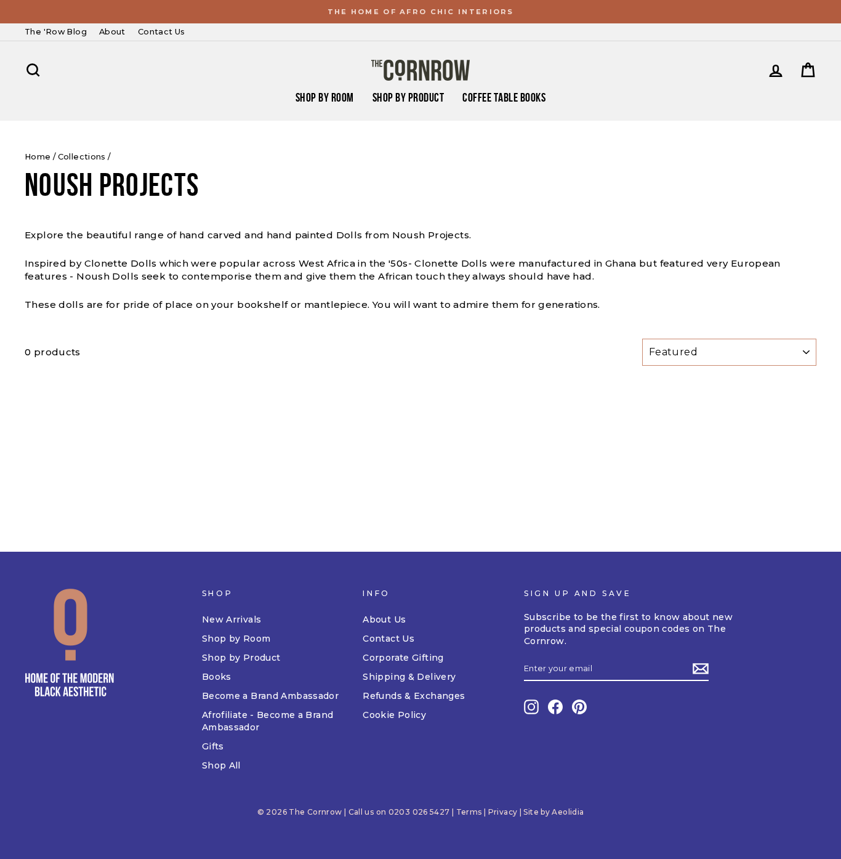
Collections (82, 156)
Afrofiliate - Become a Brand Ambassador (268, 721)
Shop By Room (325, 97)
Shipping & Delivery (409, 676)
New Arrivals (232, 619)
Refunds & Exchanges (414, 695)
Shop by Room (236, 638)
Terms (469, 812)
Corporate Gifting (403, 657)
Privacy (503, 812)
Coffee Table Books (503, 97)
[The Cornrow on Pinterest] (579, 707)
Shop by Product (408, 97)
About (112, 31)
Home (38, 156)
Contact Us (161, 31)
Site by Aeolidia (553, 812)
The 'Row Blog (56, 31)
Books (216, 676)
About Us (384, 619)
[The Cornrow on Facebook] (555, 707)
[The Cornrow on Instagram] (531, 707)
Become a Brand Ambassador (270, 695)
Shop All (221, 765)
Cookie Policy (394, 714)
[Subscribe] (701, 668)
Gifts (213, 746)
